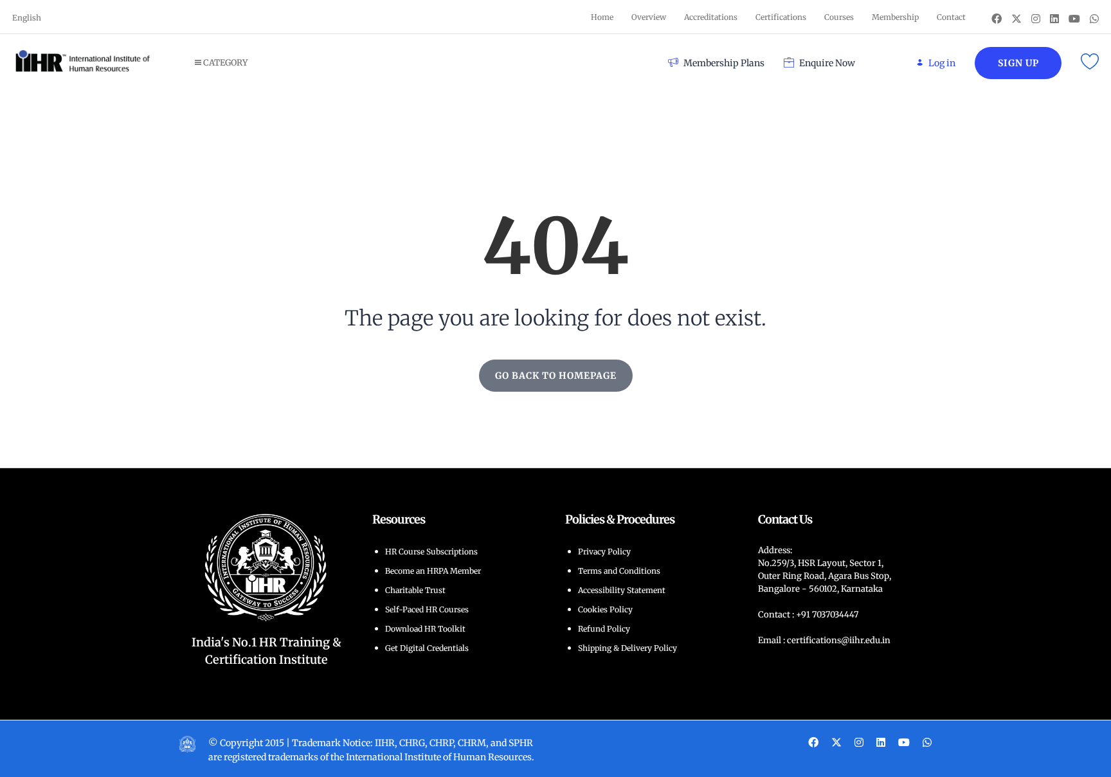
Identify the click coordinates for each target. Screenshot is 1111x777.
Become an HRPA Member (433, 571)
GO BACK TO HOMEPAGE (556, 375)
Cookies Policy (605, 609)
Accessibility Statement (621, 590)
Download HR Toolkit (425, 629)
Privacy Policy (604, 551)
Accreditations (710, 17)
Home (602, 17)
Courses (839, 17)
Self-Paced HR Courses (427, 609)
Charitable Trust (415, 590)
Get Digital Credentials (427, 648)
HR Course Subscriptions (431, 551)
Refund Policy (604, 629)
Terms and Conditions (619, 571)
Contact (951, 17)
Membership (895, 17)
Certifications (780, 17)
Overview (648, 17)
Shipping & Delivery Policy (627, 648)
